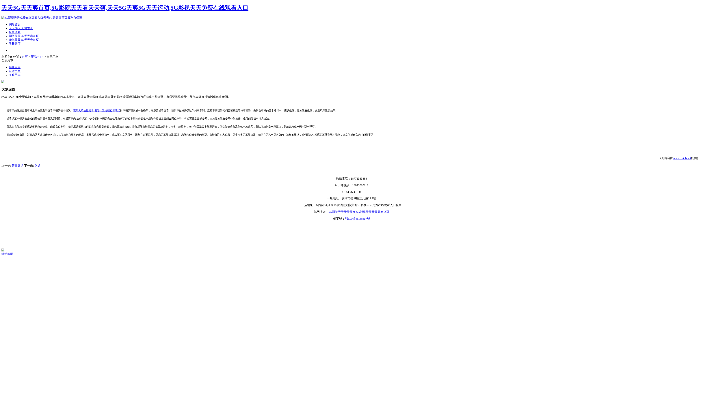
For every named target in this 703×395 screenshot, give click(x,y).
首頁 (25, 56)
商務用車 (15, 74)
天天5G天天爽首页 (21, 28)
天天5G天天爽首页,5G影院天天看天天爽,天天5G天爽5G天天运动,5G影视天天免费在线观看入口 (124, 7)
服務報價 (15, 43)
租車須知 (15, 32)
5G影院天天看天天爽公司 (372, 211)
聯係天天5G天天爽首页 (24, 39)
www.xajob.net (682, 158)
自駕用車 (15, 71)
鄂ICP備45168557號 (357, 218)
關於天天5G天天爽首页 (24, 35)
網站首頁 (15, 24)
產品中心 (37, 56)
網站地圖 (7, 253)
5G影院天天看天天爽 (342, 211)
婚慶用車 (15, 67)
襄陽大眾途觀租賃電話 (107, 110)
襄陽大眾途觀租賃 (83, 110)
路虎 (37, 165)
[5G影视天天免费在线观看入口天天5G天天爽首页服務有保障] (41, 17)
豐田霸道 (17, 165)
